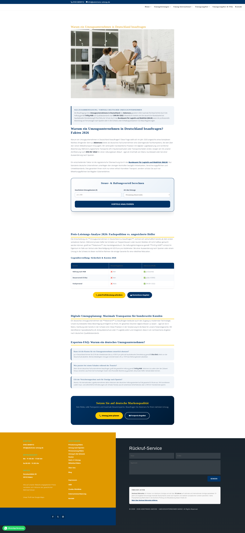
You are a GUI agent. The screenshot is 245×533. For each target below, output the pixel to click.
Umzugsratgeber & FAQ (223, 7)
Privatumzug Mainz (75, 445)
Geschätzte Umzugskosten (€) (86, 190)
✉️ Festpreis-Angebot (137, 416)
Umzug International (182, 7)
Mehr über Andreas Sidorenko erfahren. (145, 500)
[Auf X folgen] (58, 517)
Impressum (72, 480)
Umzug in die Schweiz (76, 454)
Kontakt (238, 7)
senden (214, 479)
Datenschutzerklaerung (77, 494)
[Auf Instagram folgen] (63, 517)
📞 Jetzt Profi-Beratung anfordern (109, 295)
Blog (70, 472)
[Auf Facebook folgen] (53, 517)
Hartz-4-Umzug (74, 460)
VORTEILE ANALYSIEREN (122, 204)
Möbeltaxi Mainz (74, 463)
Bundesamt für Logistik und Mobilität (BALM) (148, 162)
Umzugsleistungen (161, 7)
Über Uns (72, 468)
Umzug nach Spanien (76, 448)
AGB (70, 485)
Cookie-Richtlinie (74, 489)
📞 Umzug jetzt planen (109, 415)
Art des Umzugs (130, 190)
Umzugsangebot (201, 7)
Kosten (71, 457)
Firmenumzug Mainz (76, 451)
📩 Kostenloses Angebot (139, 295)
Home (147, 7)
